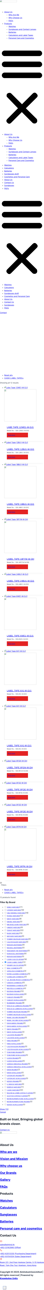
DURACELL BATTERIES (15, 953)
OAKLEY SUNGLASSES (15, 1000)
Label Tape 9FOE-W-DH (20, 789)
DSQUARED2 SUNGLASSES (17, 1026)
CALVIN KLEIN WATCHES (16, 942)
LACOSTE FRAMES (14, 1035)
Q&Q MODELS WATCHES (16, 913)
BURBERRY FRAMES (14, 1003)
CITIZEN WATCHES (14, 910)
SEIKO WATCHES (13, 907)
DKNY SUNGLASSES (14, 1032)
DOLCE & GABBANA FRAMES (18, 1006)
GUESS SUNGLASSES (14, 1061)
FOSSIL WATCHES (13, 916)
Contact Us (9, 183)
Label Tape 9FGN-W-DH (20, 767)
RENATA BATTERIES (14, 956)
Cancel (3, 1112)
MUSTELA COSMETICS (15, 988)
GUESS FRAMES (13, 1058)
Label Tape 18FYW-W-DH (20, 559)
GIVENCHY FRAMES (14, 1075)
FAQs (4, 1186)
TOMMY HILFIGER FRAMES (17, 1012)
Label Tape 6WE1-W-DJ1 (20, 636)
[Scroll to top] (1, 1286)
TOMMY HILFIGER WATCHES (17, 939)
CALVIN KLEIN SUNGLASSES (18, 1049)
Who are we (8, 1152)
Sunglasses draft (11, 174)
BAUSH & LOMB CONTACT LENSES (20, 1093)
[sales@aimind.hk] (1, 1242)
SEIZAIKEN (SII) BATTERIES (17, 951)
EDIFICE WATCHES (14, 1087)
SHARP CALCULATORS (15, 965)
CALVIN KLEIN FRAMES (16, 1046)
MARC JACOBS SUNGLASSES (18, 1020)
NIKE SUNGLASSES (14, 1044)
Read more (11, 435)
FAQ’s (11, 21)
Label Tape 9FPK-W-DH (19, 866)
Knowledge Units (9, 1278)
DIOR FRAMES (12, 1070)
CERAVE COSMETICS (14, 983)
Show (4, 1109)
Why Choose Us (15, 18)
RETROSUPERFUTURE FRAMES (18, 1101)
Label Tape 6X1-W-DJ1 (19, 690)
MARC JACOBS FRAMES (16, 1017)
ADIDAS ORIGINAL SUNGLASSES (19, 1067)
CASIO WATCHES (13, 1090)
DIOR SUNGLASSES (14, 1073)
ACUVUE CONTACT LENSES (17, 1096)
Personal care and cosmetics (21, 1228)
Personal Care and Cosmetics (21, 38)
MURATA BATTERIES (14, 945)
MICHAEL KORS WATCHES (16, 924)
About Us (8, 12)
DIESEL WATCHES (13, 922)
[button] (22, 86)
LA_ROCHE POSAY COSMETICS (18, 980)
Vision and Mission (14, 1159)
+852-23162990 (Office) (10, 1247)
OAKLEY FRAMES (13, 997)
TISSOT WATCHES (13, 930)
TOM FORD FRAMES (14, 1052)
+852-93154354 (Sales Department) (15, 1256)
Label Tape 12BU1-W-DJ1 (20, 449)
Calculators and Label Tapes (21, 35)
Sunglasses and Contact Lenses (22, 29)
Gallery (5, 1180)
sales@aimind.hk (7, 1245)
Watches (12, 26)
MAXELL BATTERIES (14, 948)
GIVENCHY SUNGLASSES (16, 1078)
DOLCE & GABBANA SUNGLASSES (20, 1009)
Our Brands (8, 1173)
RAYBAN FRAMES (13, 991)
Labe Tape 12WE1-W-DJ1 (20, 427)
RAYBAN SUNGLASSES (15, 994)
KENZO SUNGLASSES (15, 1104)
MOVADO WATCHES (14, 936)
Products (8, 24)
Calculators (9, 168)
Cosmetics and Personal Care (17, 177)
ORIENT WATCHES (14, 927)
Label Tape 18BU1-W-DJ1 (20, 504)
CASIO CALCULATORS (15, 959)
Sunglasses (9, 185)
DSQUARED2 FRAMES (15, 1023)
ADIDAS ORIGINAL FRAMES (17, 1064)
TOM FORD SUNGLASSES (16, 1055)
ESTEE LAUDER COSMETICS (17, 974)
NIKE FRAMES (12, 1041)
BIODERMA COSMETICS (16, 985)
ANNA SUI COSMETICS (15, 971)
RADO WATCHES (13, 933)
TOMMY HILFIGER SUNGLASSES (19, 1014)
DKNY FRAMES (12, 1029)
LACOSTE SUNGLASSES (16, 1038)
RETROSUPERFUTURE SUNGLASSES (20, 1099)
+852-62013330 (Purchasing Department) (18, 1254)
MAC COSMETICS (13, 968)
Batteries (12, 32)
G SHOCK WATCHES (14, 1084)
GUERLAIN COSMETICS (15, 977)
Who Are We (14, 15)
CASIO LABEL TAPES (14, 962)
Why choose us (11, 1166)
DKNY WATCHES (13, 919)
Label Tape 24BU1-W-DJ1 (20, 581)
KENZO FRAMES (13, 1081)
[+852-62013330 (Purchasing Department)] (1, 1251)
